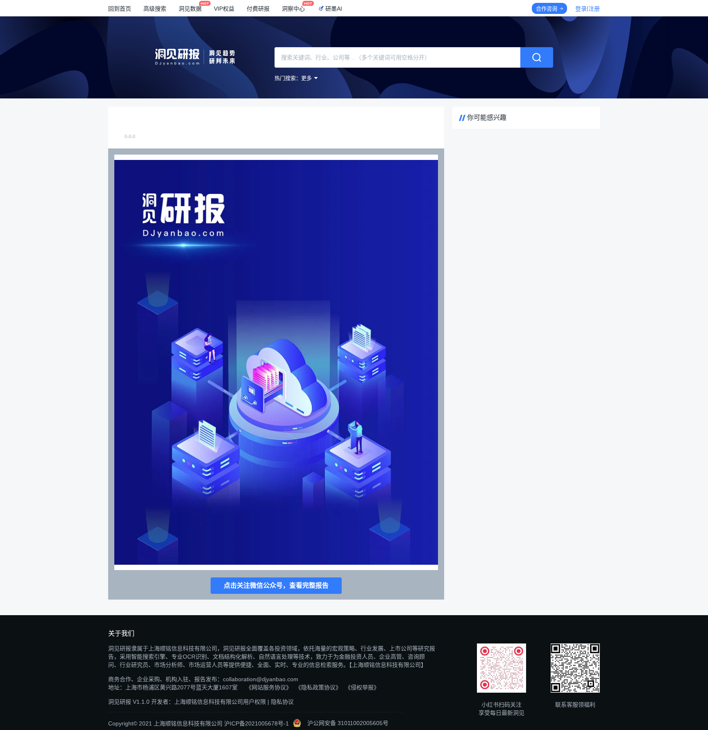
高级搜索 (154, 8)
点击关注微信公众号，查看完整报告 (276, 585)
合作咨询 (546, 9)
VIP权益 (224, 8)
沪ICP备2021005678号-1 (256, 723)
